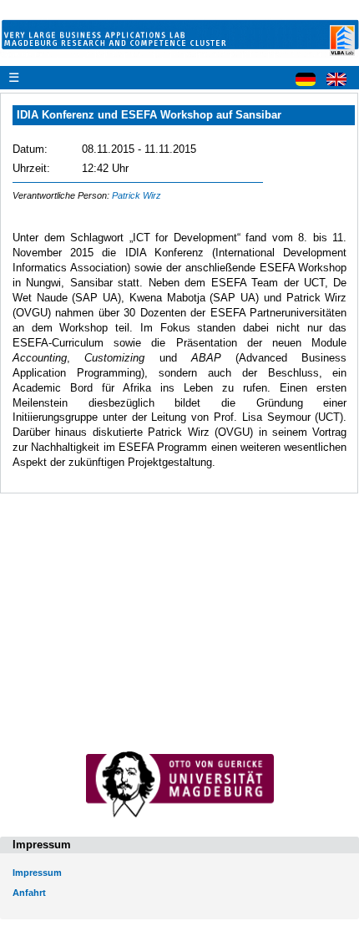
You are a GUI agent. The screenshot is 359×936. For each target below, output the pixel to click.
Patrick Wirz (136, 195)
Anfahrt (29, 893)
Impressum (37, 873)
